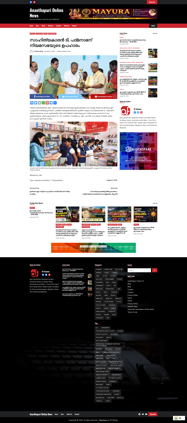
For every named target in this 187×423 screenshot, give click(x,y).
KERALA (32, 33)
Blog (129, 284)
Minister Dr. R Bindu (116, 365)
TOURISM (106, 314)
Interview (99, 349)
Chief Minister (105, 327)
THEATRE (98, 314)
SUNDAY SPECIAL (100, 311)
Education (114, 334)
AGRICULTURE (108, 269)
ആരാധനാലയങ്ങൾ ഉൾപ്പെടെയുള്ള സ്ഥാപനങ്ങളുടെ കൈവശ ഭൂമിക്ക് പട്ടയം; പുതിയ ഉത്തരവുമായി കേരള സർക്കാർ (132, 67)
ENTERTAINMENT (109, 279)
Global (114, 282)
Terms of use (132, 312)
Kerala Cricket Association (111, 352)
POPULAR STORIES (101, 305)
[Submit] (154, 270)
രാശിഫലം (107, 400)
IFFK (115, 285)
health (108, 337)
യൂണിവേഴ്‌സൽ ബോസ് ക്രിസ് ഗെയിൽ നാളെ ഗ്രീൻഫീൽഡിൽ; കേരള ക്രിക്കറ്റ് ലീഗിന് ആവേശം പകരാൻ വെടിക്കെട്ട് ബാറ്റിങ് (131, 53)
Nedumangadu (116, 375)
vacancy (117, 394)
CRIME (97, 276)
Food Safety (99, 337)
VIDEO (108, 318)
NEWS (45, 33)
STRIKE (113, 308)
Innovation (99, 289)
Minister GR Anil (100, 368)
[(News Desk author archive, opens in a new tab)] (31, 52)
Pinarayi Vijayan (101, 381)
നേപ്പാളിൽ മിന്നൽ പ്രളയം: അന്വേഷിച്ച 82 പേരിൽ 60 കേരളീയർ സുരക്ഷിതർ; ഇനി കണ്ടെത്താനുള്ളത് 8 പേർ (133, 81)
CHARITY (106, 272)
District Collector (101, 334)
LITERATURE (39, 33)
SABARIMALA (112, 305)
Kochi (107, 358)
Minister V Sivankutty (102, 375)
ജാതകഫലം (120, 397)
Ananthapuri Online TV (136, 281)
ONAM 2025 (118, 298)
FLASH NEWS (99, 282)
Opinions (98, 301)
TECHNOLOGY (112, 311)
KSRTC (114, 358)
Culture (104, 276)
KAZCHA (98, 292)
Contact (130, 289)
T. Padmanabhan (56, 180)
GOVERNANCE (123, 62)
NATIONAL (98, 295)
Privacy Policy (133, 304)
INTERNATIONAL (124, 76)
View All (155, 33)
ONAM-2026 (99, 298)
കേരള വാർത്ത (110, 397)
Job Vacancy (109, 349)
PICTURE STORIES (108, 301)
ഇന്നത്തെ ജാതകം (100, 397)
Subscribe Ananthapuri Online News (141, 309)
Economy (113, 276)
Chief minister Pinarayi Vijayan (105, 331)
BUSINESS (98, 272)
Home (130, 298)
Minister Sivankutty (114, 368)
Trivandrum (116, 391)
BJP (97, 327)
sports (108, 384)
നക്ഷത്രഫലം (99, 400)
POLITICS (118, 301)
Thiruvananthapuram (102, 391)
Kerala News (99, 355)
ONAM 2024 (109, 298)
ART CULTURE (118, 269)
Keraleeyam (99, 358)
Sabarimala (112, 381)
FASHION (119, 279)
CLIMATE (114, 272)
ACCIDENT (98, 269)
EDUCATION (99, 279)
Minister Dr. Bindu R (101, 365)
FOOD (107, 282)
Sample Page (132, 306)
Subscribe (153, 414)
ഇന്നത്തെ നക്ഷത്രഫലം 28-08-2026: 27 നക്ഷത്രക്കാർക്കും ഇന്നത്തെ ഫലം (133, 93)
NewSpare (103, 420)
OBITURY (113, 295)
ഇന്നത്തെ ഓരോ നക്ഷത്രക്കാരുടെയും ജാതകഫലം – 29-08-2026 (133, 41)
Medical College (101, 362)
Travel (114, 314)
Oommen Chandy (101, 378)
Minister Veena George (102, 371)
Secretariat (99, 384)
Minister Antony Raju (115, 362)
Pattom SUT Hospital (115, 378)
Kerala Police (111, 355)
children (120, 331)
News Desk (39, 51)
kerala (98, 352)
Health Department (102, 340)
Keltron (118, 349)
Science (98, 308)
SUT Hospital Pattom (102, 387)
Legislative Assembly (41, 180)
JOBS (118, 289)
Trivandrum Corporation (103, 394)
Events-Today (133, 295)
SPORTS (130, 48)
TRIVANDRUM (52, 33)
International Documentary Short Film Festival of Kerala (108, 344)
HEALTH (108, 285)
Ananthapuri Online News (46, 13)
